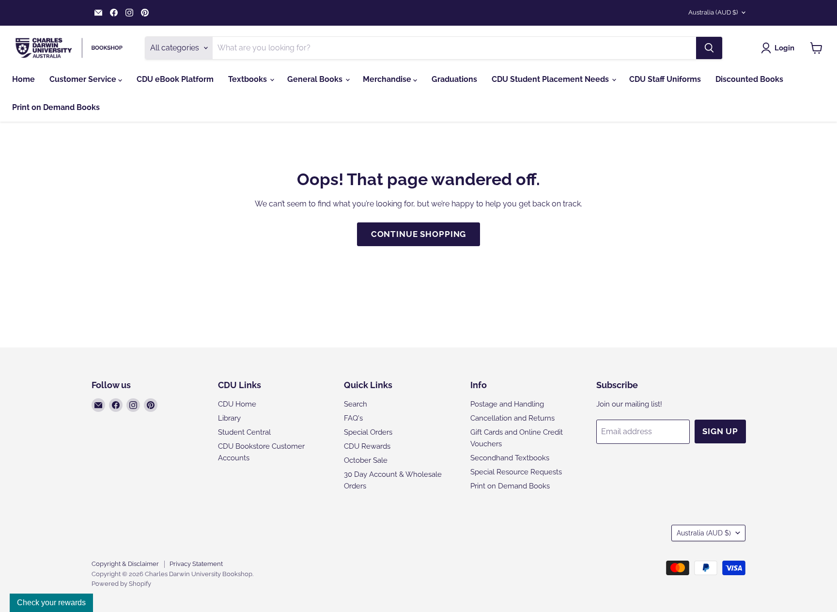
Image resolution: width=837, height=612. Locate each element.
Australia (713, 12)
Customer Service (83, 79)
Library (229, 418)
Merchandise (388, 79)
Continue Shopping (418, 234)
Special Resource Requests (516, 472)
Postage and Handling (507, 404)
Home (23, 79)
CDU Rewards (367, 446)
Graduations (454, 79)
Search (355, 404)
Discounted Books (749, 79)
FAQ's (353, 418)
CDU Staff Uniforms (665, 79)
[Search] (709, 48)
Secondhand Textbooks (509, 458)
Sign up (720, 431)
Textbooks (248, 79)
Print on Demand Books (56, 107)
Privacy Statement (196, 563)
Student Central (244, 432)
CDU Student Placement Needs (551, 79)
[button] (779, 48)
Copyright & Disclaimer (125, 563)
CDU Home (237, 404)
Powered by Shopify (121, 583)
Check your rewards (51, 602)
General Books (315, 79)
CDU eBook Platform (175, 79)
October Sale (366, 460)
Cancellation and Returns (512, 418)
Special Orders (368, 432)
